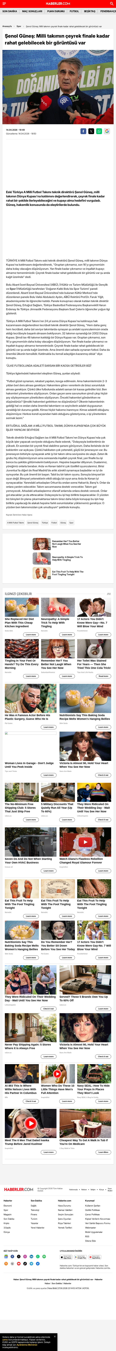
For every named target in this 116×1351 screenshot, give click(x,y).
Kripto (6, 1223)
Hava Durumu (64, 1205)
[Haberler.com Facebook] (12, 1256)
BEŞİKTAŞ (89, 11)
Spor (19, 26)
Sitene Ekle (90, 1241)
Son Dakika (9, 1219)
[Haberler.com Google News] (6, 1256)
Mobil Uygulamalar (94, 1232)
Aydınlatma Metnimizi (27, 1344)
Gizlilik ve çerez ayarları (37, 1288)
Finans (34, 1214)
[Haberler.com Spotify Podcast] (44, 1256)
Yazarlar (34, 1223)
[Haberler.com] (19, 1189)
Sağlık (33, 1205)
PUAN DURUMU (56, 11)
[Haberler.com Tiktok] (25, 1264)
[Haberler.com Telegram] (31, 1264)
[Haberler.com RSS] (6, 1264)
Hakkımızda (73, 1190)
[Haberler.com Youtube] (18, 1264)
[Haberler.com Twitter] (18, 1256)
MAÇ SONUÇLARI (32, 11)
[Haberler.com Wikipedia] (12, 1264)
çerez (5, 1339)
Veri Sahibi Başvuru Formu (97, 1223)
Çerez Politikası (92, 1214)
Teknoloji (35, 1210)
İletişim (93, 1190)
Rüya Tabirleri (64, 1223)
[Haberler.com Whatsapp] (37, 1256)
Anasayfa (7, 26)
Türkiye (45, 523)
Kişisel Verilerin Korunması (97, 1219)
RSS (87, 1236)
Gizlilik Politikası (92, 1210)
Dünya (7, 1232)
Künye (101, 1190)
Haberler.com (64, 1200)
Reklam (84, 1190)
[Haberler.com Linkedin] (31, 1256)
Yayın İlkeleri (110, 1189)
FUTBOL (74, 11)
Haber (47, 1283)
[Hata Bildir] (52, 1288)
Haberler (8, 1200)
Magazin (7, 1214)
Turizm (34, 1219)
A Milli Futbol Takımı (15, 523)
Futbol (54, 523)
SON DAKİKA (9, 11)
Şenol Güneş (32, 523)
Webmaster (90, 1227)
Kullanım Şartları (92, 1205)
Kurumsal (90, 1200)
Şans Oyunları (64, 1219)
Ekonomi (8, 1205)
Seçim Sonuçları (65, 1214)
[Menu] (4, 3)
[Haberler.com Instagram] (25, 1256)
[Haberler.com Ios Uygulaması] (66, 1257)
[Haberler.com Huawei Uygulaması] (95, 1257)
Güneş (63, 523)
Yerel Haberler (37, 1227)
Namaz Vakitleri (65, 1210)
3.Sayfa (7, 1227)
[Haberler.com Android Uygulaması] (80, 1257)
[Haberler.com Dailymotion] (37, 1264)
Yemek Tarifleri (65, 1227)
